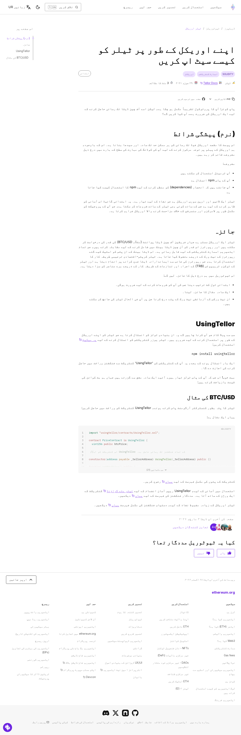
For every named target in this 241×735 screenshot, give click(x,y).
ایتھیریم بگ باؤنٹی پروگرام (77, 648)
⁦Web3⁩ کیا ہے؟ (226, 640)
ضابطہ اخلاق (144, 722)
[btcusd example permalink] (236, 397)
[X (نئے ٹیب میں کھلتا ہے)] (115, 713)
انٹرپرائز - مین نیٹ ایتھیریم (121, 669)
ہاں (223, 553)
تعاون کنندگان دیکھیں (190, 527)
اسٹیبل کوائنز (179, 640)
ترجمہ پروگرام (86, 640)
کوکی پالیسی (60, 722)
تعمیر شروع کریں (131, 633)
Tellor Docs (209, 83)
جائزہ (26, 44)
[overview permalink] (236, 231)
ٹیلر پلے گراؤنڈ (118, 491)
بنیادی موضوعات (132, 655)
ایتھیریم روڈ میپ (38, 619)
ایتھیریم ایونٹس (85, 626)
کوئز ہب (230, 681)
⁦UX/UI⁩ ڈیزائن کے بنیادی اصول (123, 662)
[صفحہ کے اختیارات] (210, 99)
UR (16, 7)
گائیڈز (184, 612)
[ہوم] (233, 7)
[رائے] (7, 727)
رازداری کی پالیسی (109, 722)
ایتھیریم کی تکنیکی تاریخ (32, 633)
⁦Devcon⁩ (89, 677)
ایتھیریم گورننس (38, 659)
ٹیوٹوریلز (213, 28)
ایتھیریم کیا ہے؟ (223, 619)
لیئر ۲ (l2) (182, 688)
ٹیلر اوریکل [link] (193, 28)
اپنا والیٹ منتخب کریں (174, 619)
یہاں (167, 481)
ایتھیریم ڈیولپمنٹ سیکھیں (125, 640)
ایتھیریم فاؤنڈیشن (83, 655)
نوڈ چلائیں (228, 662)
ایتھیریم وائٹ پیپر (36, 612)
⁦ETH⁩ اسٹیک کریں (178, 681)
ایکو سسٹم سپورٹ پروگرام (78, 669)
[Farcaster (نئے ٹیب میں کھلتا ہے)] (125, 713)
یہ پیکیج (88, 340)
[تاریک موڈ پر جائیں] (38, 7)
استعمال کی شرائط (82, 722)
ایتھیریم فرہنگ (225, 699)
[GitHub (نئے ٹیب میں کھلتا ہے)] (135, 713)
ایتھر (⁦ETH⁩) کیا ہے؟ (222, 626)
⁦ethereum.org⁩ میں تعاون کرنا (77, 633)
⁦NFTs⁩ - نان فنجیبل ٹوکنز (173, 648)
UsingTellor (23, 51)
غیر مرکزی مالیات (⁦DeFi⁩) (173, 655)
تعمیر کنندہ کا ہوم (129, 612)
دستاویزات (135, 626)
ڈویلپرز (229, 28)
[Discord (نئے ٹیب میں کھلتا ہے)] (105, 713)
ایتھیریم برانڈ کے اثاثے (171, 722)
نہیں (201, 553)
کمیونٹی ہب (89, 612)
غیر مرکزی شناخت (178, 674)
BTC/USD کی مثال (17, 57)
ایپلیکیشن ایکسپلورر (175, 633)
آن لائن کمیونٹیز (85, 619)
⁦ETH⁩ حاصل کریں (179, 626)
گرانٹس (137, 648)
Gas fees (229, 655)
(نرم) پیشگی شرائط (18, 38)
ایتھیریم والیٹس (224, 633)
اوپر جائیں (18, 579)
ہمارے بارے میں (200, 722)
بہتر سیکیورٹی (40, 626)
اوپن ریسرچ (42, 640)
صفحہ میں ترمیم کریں (191, 99)
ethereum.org (223, 592)
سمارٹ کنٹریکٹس (225, 648)
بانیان (137, 677)
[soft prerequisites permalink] (236, 134)
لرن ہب (231, 612)
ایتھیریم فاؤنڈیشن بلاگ (79, 662)
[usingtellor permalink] (236, 324)
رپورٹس (44, 666)
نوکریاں (129, 722)
